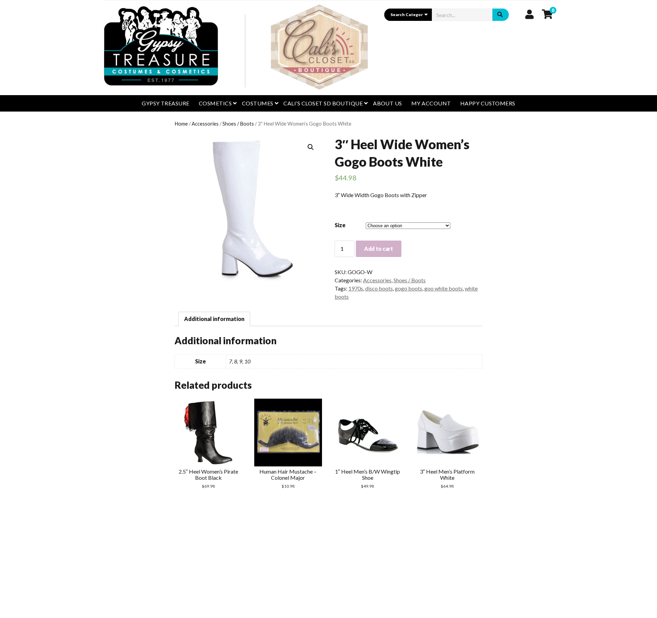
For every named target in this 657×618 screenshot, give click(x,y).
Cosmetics (215, 103)
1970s (355, 288)
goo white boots (443, 288)
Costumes (257, 103)
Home (181, 123)
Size (340, 225)
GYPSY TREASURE (166, 103)
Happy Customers (487, 103)
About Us (387, 103)
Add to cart (378, 248)
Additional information (214, 319)
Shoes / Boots (238, 123)
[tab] (214, 319)
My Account (431, 103)
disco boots (379, 288)
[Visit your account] (529, 14)
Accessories (205, 123)
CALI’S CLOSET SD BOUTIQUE (323, 103)
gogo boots (408, 288)
